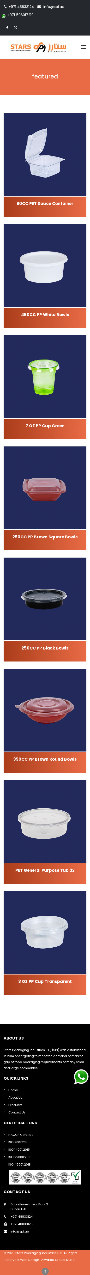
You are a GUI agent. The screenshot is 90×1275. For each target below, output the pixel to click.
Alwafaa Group (53, 1259)
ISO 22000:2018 (19, 1157)
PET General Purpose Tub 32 (45, 870)
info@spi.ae (53, 6)
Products (15, 1105)
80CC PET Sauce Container (45, 203)
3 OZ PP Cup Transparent (45, 981)
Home (13, 1090)
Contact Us (16, 1112)
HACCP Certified (21, 1134)
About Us (15, 1097)
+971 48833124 (22, 1216)
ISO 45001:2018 (19, 1164)
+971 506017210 (20, 14)
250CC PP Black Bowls (45, 648)
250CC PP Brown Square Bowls (45, 537)
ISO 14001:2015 (19, 1149)
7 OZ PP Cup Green (45, 426)
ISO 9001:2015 (18, 1142)
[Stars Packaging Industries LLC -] (45, 47)
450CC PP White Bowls (45, 315)
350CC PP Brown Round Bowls (45, 759)
